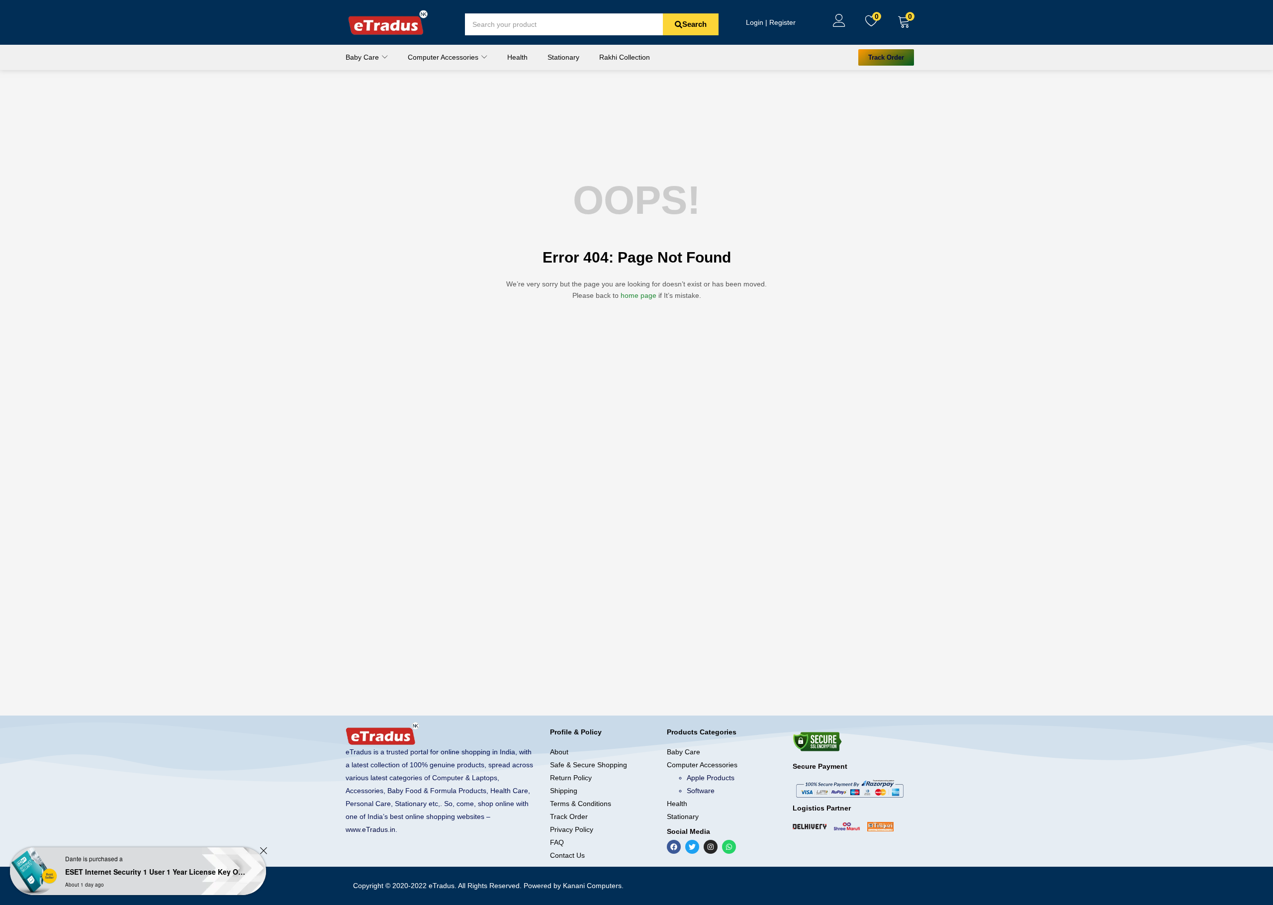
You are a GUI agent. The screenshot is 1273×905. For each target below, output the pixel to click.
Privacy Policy (571, 829)
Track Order (569, 816)
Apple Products (710, 778)
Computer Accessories (444, 57)
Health (517, 57)
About (559, 752)
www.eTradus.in (370, 829)
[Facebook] (674, 847)
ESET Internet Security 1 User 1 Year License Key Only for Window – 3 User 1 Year (157, 872)
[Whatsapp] (729, 847)
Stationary (563, 57)
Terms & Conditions (580, 804)
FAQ (557, 842)
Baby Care (363, 57)
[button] (904, 22)
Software (701, 791)
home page (638, 295)
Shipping (563, 791)
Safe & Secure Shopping (588, 765)
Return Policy (571, 778)
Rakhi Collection (624, 57)
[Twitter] (692, 847)
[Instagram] (711, 847)
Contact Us (567, 855)
